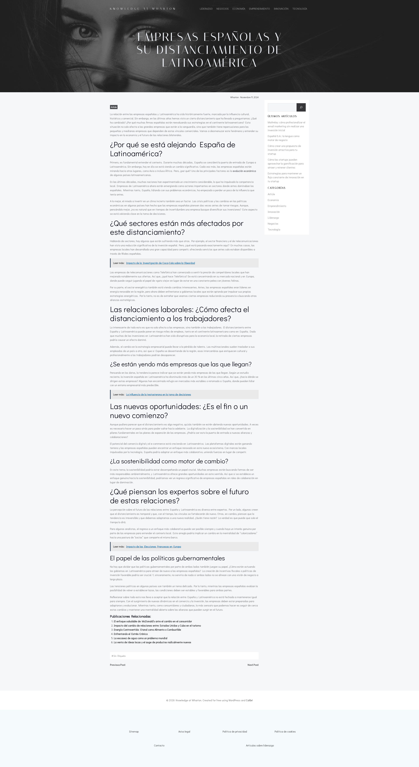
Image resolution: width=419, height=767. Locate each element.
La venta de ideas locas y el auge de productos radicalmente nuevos (152, 642)
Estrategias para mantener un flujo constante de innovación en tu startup (286, 177)
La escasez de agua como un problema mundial (140, 638)
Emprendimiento (259, 8)
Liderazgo (206, 8)
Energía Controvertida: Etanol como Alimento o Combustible (147, 629)
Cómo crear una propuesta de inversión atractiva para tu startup (284, 149)
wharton (234, 97)
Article (114, 107)
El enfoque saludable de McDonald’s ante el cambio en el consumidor (153, 621)
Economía (239, 8)
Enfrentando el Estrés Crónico (131, 634)
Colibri (249, 700)
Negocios (223, 8)
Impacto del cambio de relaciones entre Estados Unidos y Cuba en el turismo (157, 625)
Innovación (281, 8)
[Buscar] (301, 107)
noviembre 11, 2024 (249, 97)
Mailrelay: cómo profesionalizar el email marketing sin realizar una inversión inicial (286, 126)
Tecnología (299, 8)
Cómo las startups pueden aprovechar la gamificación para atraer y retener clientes (286, 163)
